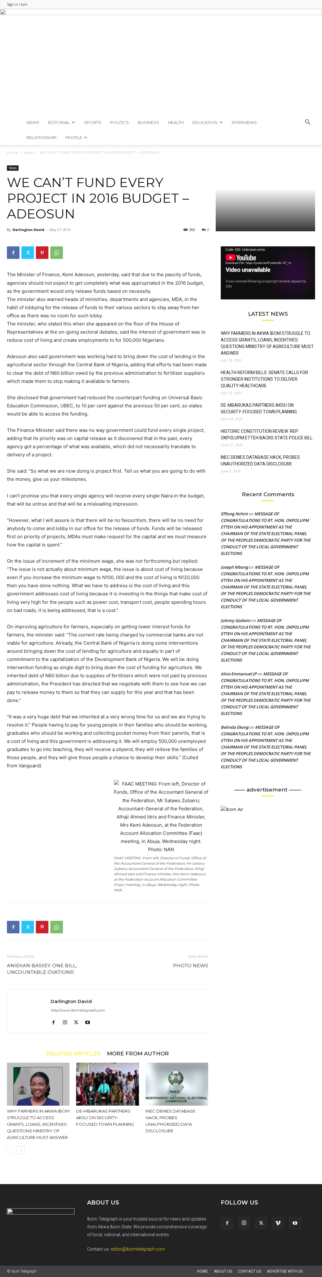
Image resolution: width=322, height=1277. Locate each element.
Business (148, 122)
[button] (307, 123)
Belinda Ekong (234, 727)
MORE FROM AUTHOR (138, 1053)
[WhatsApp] (56, 252)
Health (176, 122)
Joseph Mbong (234, 567)
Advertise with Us (285, 1271)
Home (12, 152)
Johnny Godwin (235, 620)
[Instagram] (67, 1023)
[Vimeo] (278, 1223)
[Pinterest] (42, 252)
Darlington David (28, 229)
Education (205, 122)
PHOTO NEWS (190, 965)
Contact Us (249, 1271)
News (32, 122)
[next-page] (21, 1150)
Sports (92, 122)
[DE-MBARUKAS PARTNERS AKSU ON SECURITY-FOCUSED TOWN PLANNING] (107, 1084)
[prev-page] (11, 1150)
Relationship (41, 137)
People (73, 137)
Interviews (244, 122)
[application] (268, 272)
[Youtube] (90, 1023)
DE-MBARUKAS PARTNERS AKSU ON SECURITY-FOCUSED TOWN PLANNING (105, 1117)
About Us (223, 1271)
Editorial (59, 122)
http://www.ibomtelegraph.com (78, 1010)
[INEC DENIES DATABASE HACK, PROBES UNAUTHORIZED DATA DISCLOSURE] (177, 1084)
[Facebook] (13, 252)
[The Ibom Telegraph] (161, 62)
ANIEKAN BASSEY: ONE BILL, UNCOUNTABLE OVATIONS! (42, 969)
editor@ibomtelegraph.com (138, 1249)
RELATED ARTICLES (73, 1053)
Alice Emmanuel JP (239, 674)
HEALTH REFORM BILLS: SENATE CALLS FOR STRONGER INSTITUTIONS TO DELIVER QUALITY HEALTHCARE (264, 379)
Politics (119, 122)
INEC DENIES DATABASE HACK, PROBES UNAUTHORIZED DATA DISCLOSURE (260, 460)
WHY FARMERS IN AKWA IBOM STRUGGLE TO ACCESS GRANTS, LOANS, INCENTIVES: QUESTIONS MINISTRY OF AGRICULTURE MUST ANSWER (38, 1124)
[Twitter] (27, 252)
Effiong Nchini (234, 514)
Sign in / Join (17, 4)
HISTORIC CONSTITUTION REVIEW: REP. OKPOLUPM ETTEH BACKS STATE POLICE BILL (267, 434)
